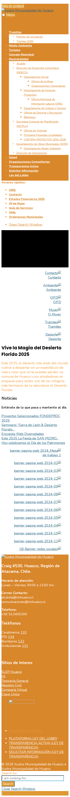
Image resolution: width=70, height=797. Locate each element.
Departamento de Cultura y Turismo (45, 108)
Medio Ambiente (20, 45)
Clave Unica (10, 694)
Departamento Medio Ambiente (42, 148)
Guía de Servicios (21, 208)
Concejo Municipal (21, 54)
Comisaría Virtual (14, 690)
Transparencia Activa (23, 166)
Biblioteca (29, 117)
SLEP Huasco (11, 672)
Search (8, 784)
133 (24, 632)
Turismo (14, 50)
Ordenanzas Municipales (26, 217)
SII (3, 676)
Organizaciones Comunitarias (48, 86)
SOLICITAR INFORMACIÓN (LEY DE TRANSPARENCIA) (36, 754)
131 (25, 646)
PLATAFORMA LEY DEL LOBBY (33, 738)
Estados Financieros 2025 (27, 199)
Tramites (15, 32)
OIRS (12, 190)
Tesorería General (15, 681)
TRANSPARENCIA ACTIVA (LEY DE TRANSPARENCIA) (36, 745)
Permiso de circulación (29, 37)
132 (21, 641)
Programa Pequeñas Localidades (43, 135)
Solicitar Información (23, 171)
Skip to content (12, 6)
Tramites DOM (24, 41)
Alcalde (20, 63)
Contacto (15, 194)
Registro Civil (11, 685)
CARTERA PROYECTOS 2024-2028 (45, 139)
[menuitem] (39, 36)
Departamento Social (36, 77)
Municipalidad (18, 59)
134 (11, 637)
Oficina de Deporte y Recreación (43, 113)
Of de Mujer (17, 203)
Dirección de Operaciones (31, 153)
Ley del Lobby (19, 175)
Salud (13, 157)
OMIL (12, 212)
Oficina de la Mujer (42, 81)
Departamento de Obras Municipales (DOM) (42, 144)
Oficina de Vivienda (35, 130)
